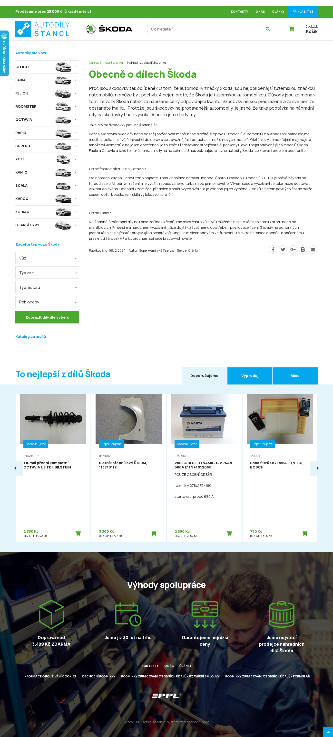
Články (278, 12)
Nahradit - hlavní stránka (106, 63)
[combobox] (47, 258)
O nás (260, 12)
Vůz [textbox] (22, 258)
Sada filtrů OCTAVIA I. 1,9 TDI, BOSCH (277, 465)
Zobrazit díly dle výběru (47, 317)
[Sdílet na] (293, 249)
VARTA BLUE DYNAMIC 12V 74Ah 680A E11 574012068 (203, 465)
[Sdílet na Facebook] (273, 249)
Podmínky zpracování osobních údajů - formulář (267, 676)
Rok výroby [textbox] (29, 302)
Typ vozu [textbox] (27, 272)
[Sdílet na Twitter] (283, 249)
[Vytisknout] (303, 249)
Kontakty (239, 12)
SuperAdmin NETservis (156, 250)
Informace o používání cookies (49, 676)
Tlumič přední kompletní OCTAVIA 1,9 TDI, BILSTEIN (47, 465)
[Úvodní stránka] (48, 29)
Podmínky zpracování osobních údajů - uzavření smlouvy (170, 676)
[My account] (268, 29)
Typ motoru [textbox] (29, 287)
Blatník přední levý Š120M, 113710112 (123, 465)
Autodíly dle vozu (31, 52)
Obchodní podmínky (99, 676)
